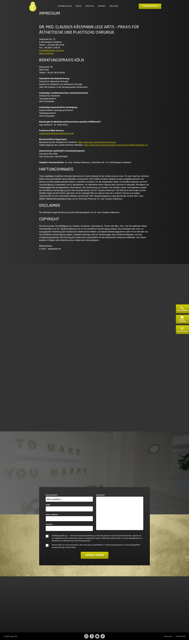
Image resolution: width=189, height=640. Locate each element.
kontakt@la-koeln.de (50, 600)
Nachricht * (101, 495)
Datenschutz (181, 636)
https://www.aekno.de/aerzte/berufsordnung (97, 142)
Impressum (168, 636)
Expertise (89, 6)
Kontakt (102, 6)
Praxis (79, 6)
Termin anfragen (150, 6)
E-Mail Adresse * (52, 514)
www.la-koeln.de (46, 53)
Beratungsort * (52, 495)
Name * (48, 505)
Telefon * (49, 524)
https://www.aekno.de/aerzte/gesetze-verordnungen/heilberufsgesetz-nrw (116, 144)
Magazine (113, 6)
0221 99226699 (48, 597)
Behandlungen (65, 6)
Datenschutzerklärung (86, 535)
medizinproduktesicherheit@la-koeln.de (56, 133)
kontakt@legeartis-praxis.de (51, 50)
